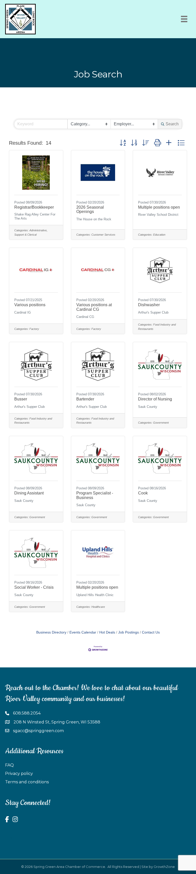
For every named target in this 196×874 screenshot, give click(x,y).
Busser (20, 399)
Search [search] (172, 124)
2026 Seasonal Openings (90, 209)
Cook (143, 493)
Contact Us (151, 632)
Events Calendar (82, 632)
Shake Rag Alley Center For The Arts (34, 216)
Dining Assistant (29, 493)
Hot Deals (107, 632)
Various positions (29, 305)
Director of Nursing (155, 399)
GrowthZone (164, 867)
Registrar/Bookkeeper (34, 207)
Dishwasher (149, 305)
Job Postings (128, 632)
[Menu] (184, 19)
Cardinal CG (85, 317)
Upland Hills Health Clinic (95, 595)
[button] (122, 143)
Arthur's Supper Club (153, 312)
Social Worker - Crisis (34, 587)
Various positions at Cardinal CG (94, 307)
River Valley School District (158, 215)
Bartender (85, 399)
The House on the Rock (93, 219)
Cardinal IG (22, 312)
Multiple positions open (159, 207)
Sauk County (147, 407)
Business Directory (51, 632)
